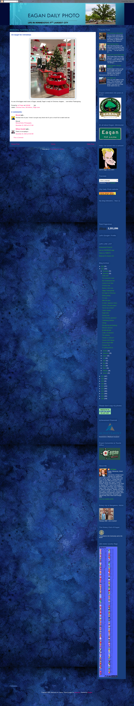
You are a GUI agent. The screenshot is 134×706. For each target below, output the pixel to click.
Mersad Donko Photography (23, 123)
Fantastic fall (106, 345)
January (105, 373)
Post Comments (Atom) (56, 149)
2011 (102, 393)
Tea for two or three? (108, 308)
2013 (102, 388)
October (105, 351)
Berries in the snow (107, 288)
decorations (29, 107)
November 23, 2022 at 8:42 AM (24, 134)
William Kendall (20, 129)
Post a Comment (18, 137)
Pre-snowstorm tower (108, 278)
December (106, 271)
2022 (102, 269)
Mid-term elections (107, 328)
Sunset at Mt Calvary (108, 340)
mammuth (77, 692)
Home (53, 144)
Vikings (104, 323)
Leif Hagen (113, 469)
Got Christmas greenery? (109, 318)
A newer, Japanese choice (109, 303)
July (104, 358)
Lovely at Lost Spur (107, 283)
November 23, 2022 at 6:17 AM (24, 125)
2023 (102, 266)
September (106, 353)
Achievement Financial (105, 247)
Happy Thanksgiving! (108, 290)
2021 (102, 376)
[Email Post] (34, 105)
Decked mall (105, 315)
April (104, 365)
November (106, 273)
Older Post (90, 144)
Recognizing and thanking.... (110, 325)
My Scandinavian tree (108, 280)
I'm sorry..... (105, 298)
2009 (102, 398)
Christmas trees (20, 107)
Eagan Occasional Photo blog (115, 55)
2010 (102, 396)
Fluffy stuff (105, 275)
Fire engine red (111, 78)
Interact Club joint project (109, 305)
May (104, 363)
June (104, 360)
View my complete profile (106, 499)
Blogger (90, 692)
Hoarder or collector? (108, 338)
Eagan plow (105, 313)
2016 (102, 383)
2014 (102, 386)
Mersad (18, 115)
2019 (102, 381)
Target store (36, 107)
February (105, 370)
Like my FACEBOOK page (106, 250)
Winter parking (106, 295)
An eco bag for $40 (107, 342)
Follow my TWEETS (105, 253)
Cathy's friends (106, 310)
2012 (102, 391)
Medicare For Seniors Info (106, 256)
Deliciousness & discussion (115, 33)
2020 (102, 378)
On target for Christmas (109, 293)
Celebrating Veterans (108, 320)
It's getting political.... (108, 347)
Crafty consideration (108, 333)
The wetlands (106, 335)
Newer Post (15, 144)
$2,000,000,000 (106, 330)
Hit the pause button (113, 44)
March (105, 368)
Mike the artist (106, 300)
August (105, 356)
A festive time (106, 285)
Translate (112, 183)
